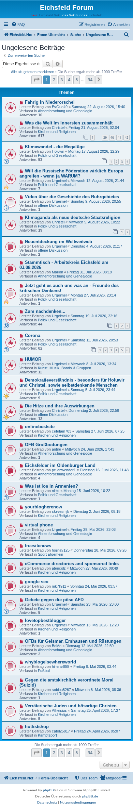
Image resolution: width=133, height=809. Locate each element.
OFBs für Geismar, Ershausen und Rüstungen (73, 641)
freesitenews (38, 545)
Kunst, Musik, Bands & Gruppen (64, 368)
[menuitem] (18, 24)
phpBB (48, 790)
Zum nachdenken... (45, 311)
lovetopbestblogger (45, 620)
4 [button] (69, 80)
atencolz (59, 568)
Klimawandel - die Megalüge (55, 146)
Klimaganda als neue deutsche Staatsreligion (72, 217)
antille (56, 449)
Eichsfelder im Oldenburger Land (60, 465)
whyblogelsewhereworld (50, 661)
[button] (36, 79)
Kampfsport (47, 735)
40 (112, 137)
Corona (32, 335)
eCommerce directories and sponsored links (72, 563)
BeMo (56, 646)
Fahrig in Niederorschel (50, 102)
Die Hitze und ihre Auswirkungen (59, 405)
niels (55, 491)
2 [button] (54, 80)
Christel (58, 127)
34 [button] (90, 80)
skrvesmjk (60, 511)
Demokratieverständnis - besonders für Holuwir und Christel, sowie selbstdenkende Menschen (71, 382)
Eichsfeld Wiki (49, 15)
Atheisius (59, 710)
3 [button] (61, 80)
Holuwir (58, 151)
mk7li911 (59, 586)
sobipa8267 (61, 690)
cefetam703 (61, 431)
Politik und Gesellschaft (57, 155)
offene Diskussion (53, 205)
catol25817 (61, 731)
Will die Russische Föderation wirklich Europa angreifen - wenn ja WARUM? (71, 173)
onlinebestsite (40, 426)
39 (105, 137)
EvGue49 (60, 107)
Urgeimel (59, 181)
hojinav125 (61, 550)
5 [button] (76, 80)
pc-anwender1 (64, 470)
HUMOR (33, 359)
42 (126, 137)
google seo (36, 581)
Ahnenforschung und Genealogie (65, 111)
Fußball (44, 671)
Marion (57, 272)
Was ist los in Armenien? (51, 486)
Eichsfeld (95, 15)
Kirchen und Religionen (57, 132)
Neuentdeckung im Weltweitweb (58, 241)
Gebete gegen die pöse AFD (54, 599)
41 (119, 137)
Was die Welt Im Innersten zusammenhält (69, 122)
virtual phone (39, 524)
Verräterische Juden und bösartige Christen (71, 705)
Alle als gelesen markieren (32, 72)
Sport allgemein (50, 554)
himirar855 (60, 666)
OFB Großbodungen (46, 444)
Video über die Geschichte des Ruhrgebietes (72, 196)
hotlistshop (37, 726)
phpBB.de (90, 796)
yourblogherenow (43, 506)
